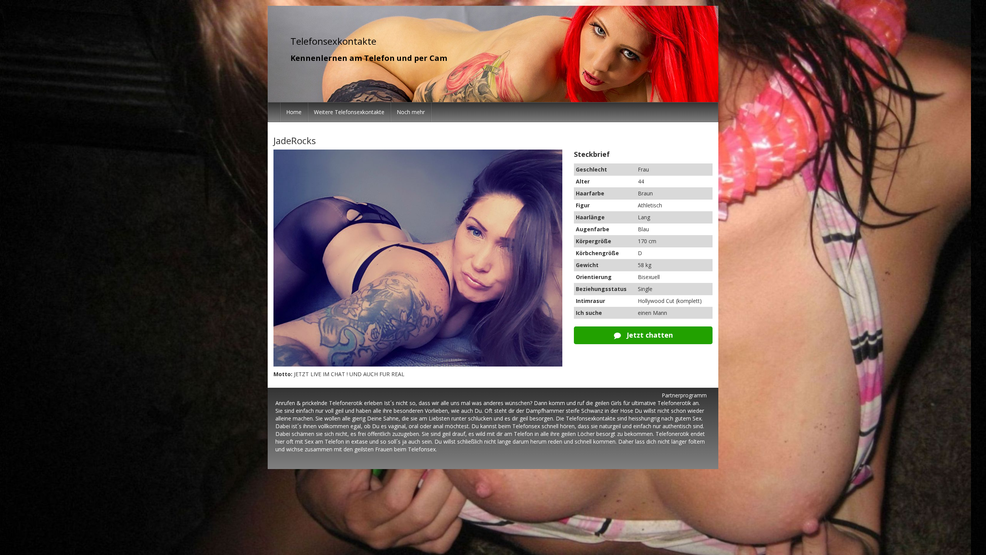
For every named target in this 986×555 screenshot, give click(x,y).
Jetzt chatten (649, 335)
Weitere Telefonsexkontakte (349, 112)
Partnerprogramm (684, 395)
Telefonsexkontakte (333, 41)
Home (294, 112)
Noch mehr (411, 112)
